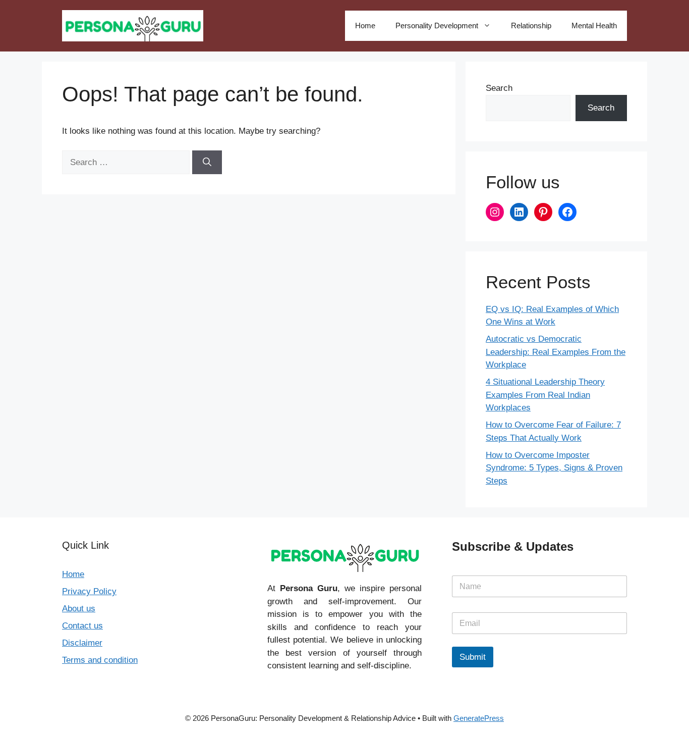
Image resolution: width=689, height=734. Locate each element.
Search (499, 88)
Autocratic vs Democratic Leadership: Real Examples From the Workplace (555, 352)
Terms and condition (100, 660)
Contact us (82, 626)
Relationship (531, 25)
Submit (473, 657)
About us (78, 608)
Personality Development (436, 25)
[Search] (207, 162)
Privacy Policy (89, 591)
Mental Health (594, 25)
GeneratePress (478, 718)
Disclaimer (82, 643)
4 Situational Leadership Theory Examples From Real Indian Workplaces (545, 394)
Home (365, 25)
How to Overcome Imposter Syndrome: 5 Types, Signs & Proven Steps (554, 468)
